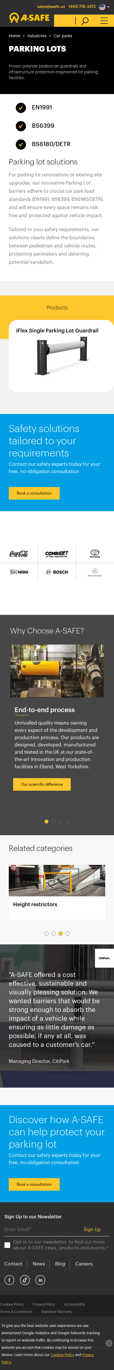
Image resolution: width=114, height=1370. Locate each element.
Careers (84, 1264)
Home (14, 36)
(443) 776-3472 (82, 6)
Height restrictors (57, 892)
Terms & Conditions (16, 1312)
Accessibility (74, 1304)
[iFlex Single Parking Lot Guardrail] (61, 356)
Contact (13, 1264)
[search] (82, 20)
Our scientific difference (42, 784)
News (39, 1264)
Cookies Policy (12, 1304)
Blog (60, 1264)
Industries (36, 36)
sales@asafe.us (51, 6)
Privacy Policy (44, 1304)
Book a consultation (34, 493)
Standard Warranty (56, 1312)
